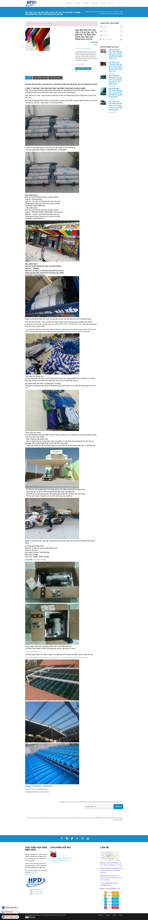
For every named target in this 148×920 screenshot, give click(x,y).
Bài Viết (103, 3)
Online (109, 892)
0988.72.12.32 (29, 874)
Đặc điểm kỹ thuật (40, 77)
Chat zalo (9, 912)
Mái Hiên (105, 31)
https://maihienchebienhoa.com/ (33, 651)
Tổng (109, 907)
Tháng (109, 901)
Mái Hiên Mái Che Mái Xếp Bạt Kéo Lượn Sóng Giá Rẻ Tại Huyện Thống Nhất (116, 106)
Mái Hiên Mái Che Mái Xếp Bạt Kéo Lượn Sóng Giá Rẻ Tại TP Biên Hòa (115, 80)
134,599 (115, 898)
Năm (109, 904)
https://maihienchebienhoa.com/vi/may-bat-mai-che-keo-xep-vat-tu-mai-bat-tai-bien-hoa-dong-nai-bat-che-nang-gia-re (56, 657)
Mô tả (29, 77)
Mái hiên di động (107, 39)
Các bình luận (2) (55, 77)
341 (115, 892)
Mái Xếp (105, 26)
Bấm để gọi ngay (12, 917)
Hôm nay (109, 895)
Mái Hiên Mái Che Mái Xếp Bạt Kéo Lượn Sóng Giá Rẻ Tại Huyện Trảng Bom (116, 93)
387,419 (115, 901)
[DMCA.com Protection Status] (30, 917)
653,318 (115, 904)
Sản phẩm (86, 3)
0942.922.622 (34, 872)
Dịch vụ (77, 3)
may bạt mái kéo (32, 789)
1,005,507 (115, 907)
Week (109, 898)
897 (116, 895)
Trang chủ (69, 3)
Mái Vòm (105, 35)
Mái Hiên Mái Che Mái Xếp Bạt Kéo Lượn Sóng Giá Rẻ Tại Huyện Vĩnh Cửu (116, 67)
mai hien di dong (40, 560)
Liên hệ (111, 3)
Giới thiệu (95, 3)
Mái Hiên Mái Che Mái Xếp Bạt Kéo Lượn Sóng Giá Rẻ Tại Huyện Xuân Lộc (116, 54)
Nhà (87, 11)
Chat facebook (11, 907)
